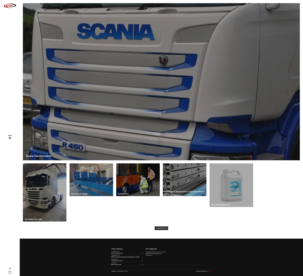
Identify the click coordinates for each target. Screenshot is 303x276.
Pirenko (209, 271)
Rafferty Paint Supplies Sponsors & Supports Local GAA (125, 257)
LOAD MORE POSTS (161, 228)
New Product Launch (116, 264)
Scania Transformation (117, 253)
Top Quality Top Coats (117, 260)
